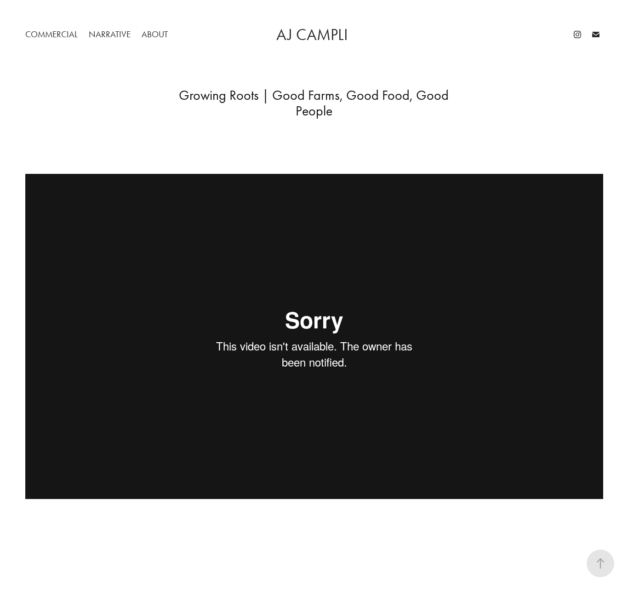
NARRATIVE (110, 34)
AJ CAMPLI (314, 34)
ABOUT (155, 34)
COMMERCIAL (51, 34)
